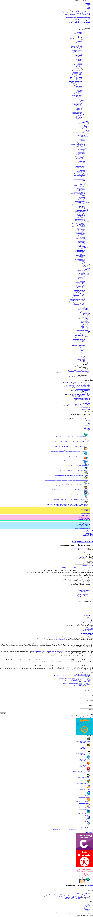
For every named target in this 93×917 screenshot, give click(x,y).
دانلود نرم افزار (89, 24)
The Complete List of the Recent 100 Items (78, 505)
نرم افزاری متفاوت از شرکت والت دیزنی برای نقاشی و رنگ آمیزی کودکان (73, 10)
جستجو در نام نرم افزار (80, 365)
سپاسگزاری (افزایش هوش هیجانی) (82, 390)
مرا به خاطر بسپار (82, 375)
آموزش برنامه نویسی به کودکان (58, 446)
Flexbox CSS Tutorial (83, 456)
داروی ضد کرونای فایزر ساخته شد (82, 383)
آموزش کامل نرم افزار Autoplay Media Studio (60, 489)
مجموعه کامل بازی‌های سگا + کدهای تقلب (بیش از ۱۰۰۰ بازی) (76, 11)
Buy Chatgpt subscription (82, 436)
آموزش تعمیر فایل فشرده (87, 633)
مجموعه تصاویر (86, 428)
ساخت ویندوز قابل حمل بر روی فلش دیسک (63, 675)
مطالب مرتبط (87, 615)
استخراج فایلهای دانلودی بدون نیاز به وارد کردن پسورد (78, 17)
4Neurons (82, 557)
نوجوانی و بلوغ (87, 391)
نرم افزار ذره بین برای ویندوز (83, 594)
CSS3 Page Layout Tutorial (81, 465)
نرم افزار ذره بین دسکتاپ (84, 596)
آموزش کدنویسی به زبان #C (75, 494)
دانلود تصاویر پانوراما (85, 407)
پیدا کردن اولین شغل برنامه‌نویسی (73, 897)
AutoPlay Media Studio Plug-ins (80, 475)
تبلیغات (88, 8)
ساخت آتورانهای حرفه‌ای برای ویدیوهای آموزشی (79, 22)
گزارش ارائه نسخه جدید (87, 630)
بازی (89, 423)
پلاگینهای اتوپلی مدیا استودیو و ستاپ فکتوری (63, 475)
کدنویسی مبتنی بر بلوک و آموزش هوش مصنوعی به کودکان (63, 451)
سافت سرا (87, 898)
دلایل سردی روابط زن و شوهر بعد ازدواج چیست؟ (79, 394)
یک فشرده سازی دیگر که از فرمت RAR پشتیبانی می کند (45, 651)
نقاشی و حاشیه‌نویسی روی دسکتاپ (67, 678)
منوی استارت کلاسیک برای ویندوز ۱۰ (70, 683)
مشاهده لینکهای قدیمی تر (84, 409)
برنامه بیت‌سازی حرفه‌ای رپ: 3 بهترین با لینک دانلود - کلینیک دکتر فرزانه (74, 895)
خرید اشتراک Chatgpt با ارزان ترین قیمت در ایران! (65, 436)
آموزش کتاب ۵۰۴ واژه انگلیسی (83, 13)
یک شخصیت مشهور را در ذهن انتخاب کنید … (80, 404)
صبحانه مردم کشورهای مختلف (83, 399)
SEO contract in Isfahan (82, 441)
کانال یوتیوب (87, 909)
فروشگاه (88, 4)
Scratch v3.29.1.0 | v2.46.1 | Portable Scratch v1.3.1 (76, 446)
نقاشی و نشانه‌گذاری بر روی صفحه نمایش (63, 680)
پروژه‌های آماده (86, 425)
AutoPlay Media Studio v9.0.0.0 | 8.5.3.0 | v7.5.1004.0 (76, 484)
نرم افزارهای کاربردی (76, 548)
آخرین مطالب (87, 420)
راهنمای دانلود (90, 634)
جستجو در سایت (82, 364)
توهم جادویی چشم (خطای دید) (83, 400)
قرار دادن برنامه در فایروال (87, 631)
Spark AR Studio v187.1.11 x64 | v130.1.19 (78, 499)
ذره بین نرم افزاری (85, 591)
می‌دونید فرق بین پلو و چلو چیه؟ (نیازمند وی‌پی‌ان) (79, 385)
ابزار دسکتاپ (85, 548)
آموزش (85, 507)
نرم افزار (88, 421)
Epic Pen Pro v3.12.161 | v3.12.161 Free (81, 680)
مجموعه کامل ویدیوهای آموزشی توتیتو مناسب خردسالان (77, 14)
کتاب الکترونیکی (86, 426)
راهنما (89, 614)
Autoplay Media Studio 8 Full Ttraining (79, 489)
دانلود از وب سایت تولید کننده (86, 621)
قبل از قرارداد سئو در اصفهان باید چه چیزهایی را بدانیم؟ (77, 382)
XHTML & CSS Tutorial (82, 460)
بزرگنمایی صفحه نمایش (85, 577)
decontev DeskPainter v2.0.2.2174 (82, 678)
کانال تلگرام (87, 905)
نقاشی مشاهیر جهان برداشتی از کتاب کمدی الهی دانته (78, 405)
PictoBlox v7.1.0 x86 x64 (82, 451)
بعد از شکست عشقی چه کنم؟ (83, 389)
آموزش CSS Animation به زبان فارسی (67, 470)
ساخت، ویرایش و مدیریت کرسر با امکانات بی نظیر (55, 894)
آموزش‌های (84, 519)
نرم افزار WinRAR (63, 651)
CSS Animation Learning (82, 470)
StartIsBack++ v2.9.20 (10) (84, 683)
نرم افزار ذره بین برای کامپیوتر (83, 595)
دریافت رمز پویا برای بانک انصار (83, 396)
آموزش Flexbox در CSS (72, 456)
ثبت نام (70, 376)
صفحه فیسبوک (87, 908)
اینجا (83, 672)
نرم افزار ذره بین (86, 592)
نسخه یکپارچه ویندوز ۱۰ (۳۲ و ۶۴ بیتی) (81, 19)
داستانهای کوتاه (86, 392)
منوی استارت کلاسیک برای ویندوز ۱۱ (70, 685)
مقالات (88, 429)
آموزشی (88, 424)
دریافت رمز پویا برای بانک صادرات (82, 395)
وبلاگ (89, 5)
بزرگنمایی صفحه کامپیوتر (84, 590)
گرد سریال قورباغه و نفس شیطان (82, 387)
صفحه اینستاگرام (86, 906)
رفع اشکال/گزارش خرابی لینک (86, 628)
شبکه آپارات (87, 910)
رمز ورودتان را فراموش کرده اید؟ (80, 376)
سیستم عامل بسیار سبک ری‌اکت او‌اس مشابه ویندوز (78, 15)
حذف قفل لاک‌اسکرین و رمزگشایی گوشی (55, 504)
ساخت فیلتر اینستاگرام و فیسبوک (60, 499)
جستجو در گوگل (82, 367)
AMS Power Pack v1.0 (82, 480)
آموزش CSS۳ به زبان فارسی (68, 465)
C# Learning (85, 494)
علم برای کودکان (86, 18)
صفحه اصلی (87, 3)
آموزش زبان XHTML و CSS (70, 460)
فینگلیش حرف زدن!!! (85, 401)
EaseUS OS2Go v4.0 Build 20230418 (81, 675)
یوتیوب (88, 6)
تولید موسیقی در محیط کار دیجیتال (49, 895)
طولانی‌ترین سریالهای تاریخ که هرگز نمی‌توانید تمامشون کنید (76, 386)
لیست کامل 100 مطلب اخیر (62, 505)
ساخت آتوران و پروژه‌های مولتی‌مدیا (56, 484)
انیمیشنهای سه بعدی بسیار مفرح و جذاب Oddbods (79, 20)
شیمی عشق (87, 403)
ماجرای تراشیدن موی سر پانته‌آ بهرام (82, 398)
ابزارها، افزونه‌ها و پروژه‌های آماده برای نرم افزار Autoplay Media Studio (61, 480)
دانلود (89, 612)
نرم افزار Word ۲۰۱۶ (82, 893)
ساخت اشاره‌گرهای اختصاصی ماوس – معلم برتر (79, 894)
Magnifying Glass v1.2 (82, 541)
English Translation (89, 629)
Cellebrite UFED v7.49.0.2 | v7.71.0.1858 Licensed (76, 504)
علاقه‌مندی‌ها (87, 430)
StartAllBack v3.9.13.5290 (84, 685)
